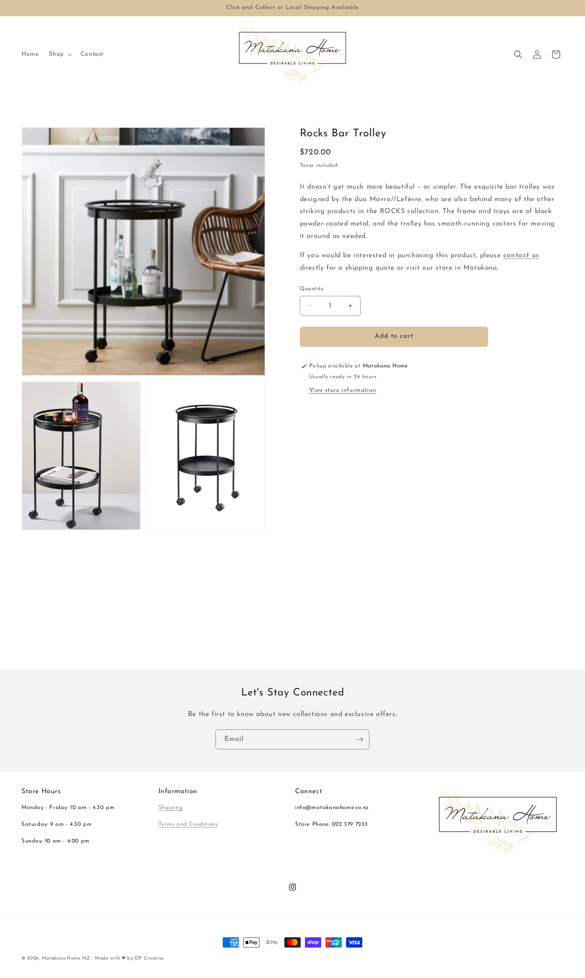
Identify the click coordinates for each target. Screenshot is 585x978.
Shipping (170, 807)
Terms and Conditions (188, 824)
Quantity (312, 289)
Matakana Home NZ (66, 958)
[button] (59, 54)
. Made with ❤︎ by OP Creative (128, 958)
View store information (342, 390)
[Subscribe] (359, 739)
